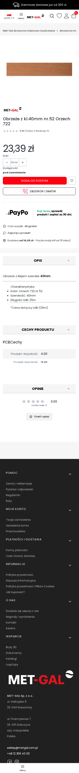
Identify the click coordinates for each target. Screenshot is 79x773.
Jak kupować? (15, 592)
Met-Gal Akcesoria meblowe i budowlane (29, 31)
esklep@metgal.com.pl (22, 748)
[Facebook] (9, 761)
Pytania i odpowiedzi (19, 489)
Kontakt (11, 622)
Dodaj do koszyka (34, 181)
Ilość (6, 156)
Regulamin (13, 495)
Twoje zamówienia (18, 520)
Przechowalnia (15, 531)
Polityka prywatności (19, 575)
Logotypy (12, 664)
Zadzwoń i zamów (43, 191)
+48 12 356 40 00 (18, 753)
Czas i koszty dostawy (20, 556)
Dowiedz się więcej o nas (22, 611)
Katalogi (11, 659)
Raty (9, 501)
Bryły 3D (11, 647)
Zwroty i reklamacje (19, 484)
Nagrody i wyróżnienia (20, 617)
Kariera (10, 628)
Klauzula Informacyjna (21, 580)
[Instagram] (16, 761)
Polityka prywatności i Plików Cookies (30, 586)
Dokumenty (14, 653)
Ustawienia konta (17, 525)
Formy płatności (17, 550)
